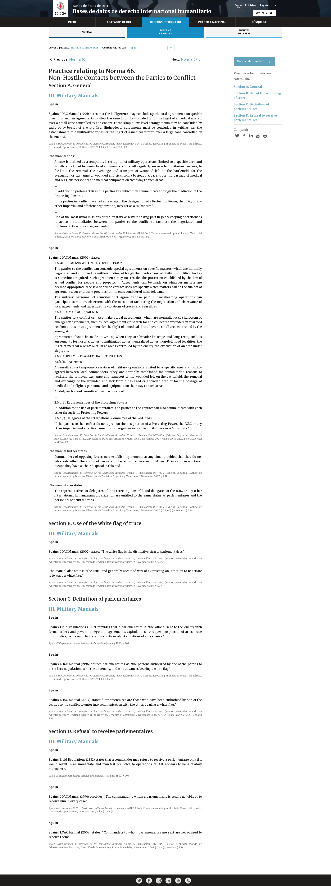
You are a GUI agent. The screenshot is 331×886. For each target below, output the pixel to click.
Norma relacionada (249, 61)
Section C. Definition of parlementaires (251, 107)
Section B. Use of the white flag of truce (257, 95)
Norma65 (77, 59)
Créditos (250, 5)
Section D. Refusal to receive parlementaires (255, 118)
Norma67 (189, 59)
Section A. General (248, 87)
